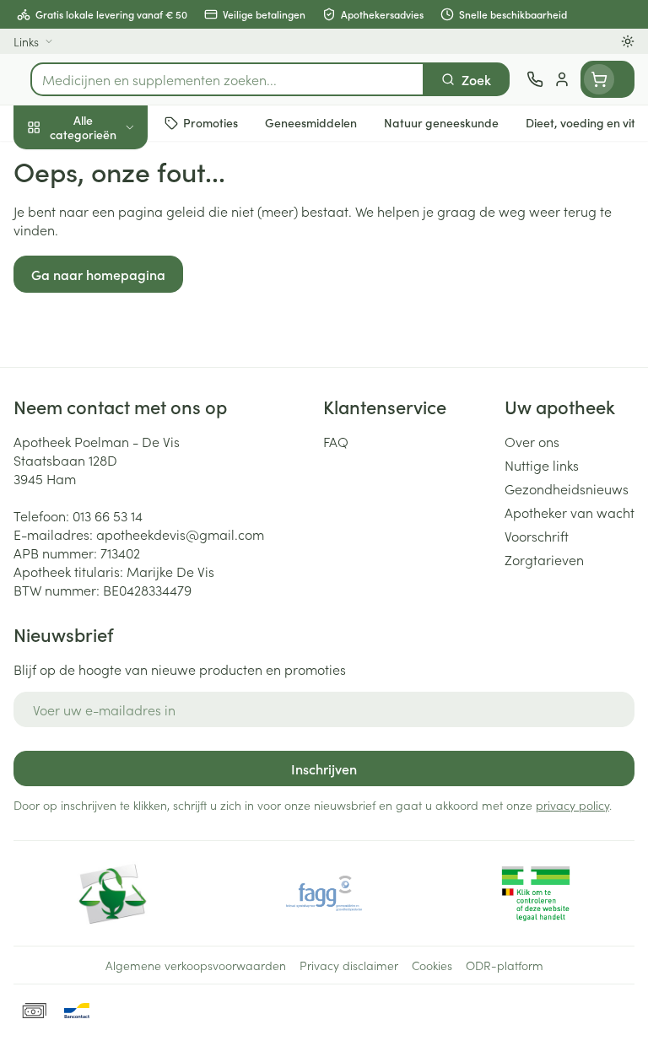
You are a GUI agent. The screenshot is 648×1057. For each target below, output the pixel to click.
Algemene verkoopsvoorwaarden (195, 965)
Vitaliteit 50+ (108, 363)
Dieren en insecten (108, 485)
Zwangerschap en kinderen (108, 316)
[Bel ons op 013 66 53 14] (534, 79)
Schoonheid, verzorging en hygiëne (108, 208)
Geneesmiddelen (108, 525)
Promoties (44, 163)
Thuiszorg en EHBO (108, 444)
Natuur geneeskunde (108, 403)
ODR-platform (504, 965)
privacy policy (572, 804)
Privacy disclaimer (349, 965)
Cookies (432, 965)
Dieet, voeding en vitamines (108, 262)
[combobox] (227, 79)
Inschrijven (324, 768)
